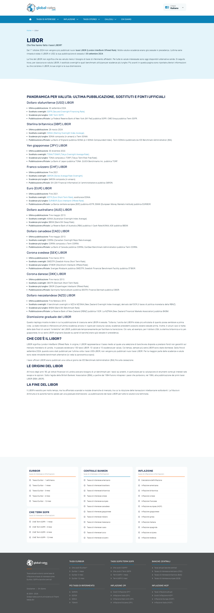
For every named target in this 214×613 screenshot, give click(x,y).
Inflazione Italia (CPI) (121, 596)
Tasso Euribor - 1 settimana (43, 480)
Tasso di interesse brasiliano (98, 485)
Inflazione (70, 19)
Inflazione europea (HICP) (151, 506)
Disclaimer (31, 589)
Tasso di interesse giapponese (99, 512)
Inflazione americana (149, 485)
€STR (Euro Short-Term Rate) (60, 197)
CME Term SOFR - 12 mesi (42, 537)
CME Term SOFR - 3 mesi (42, 527)
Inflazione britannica (149, 491)
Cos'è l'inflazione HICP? (163, 596)
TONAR (75, 603)
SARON (75, 592)
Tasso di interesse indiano (97, 517)
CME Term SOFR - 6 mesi (42, 532)
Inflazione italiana (148, 522)
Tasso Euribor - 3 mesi (41, 491)
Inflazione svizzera (148, 533)
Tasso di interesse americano (98, 480)
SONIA (74, 599)
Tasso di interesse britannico (98, 491)
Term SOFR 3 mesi (120, 578)
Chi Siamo (126, 19)
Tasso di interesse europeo (97, 501)
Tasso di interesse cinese (97, 496)
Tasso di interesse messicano (98, 522)
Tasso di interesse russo (96, 527)
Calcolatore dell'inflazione (151, 480)
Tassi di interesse (46, 19)
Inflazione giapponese (150, 512)
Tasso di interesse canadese (98, 506)
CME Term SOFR (56, 115)
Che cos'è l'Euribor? (79, 568)
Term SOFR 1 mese (120, 575)
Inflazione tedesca (148, 538)
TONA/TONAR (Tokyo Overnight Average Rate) (68, 154)
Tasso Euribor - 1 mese (41, 485)
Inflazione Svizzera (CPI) (123, 603)
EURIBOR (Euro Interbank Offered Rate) (66, 201)
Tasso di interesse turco (96, 533)
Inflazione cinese (148, 496)
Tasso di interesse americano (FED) (168, 571)
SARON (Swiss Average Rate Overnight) (65, 176)
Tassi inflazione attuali (163, 592)
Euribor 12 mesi (78, 578)
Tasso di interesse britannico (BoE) (168, 575)
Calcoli (109, 19)
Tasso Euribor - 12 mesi (41, 501)
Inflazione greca (147, 517)
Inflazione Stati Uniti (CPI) (123, 599)
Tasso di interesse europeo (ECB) (167, 578)
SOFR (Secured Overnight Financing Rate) (66, 111)
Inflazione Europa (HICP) (164, 599)
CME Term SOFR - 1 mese (42, 522)
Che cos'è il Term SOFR (122, 571)
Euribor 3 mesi (77, 575)
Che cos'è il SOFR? (120, 568)
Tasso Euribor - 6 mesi (41, 496)
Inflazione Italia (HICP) (163, 603)
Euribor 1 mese (78, 571)
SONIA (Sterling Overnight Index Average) (65, 133)
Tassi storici (90, 19)
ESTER (74, 596)
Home (29, 30)
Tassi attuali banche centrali (165, 568)
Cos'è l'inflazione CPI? (121, 592)
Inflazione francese (149, 501)
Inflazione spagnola (149, 527)
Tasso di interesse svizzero (97, 538)
